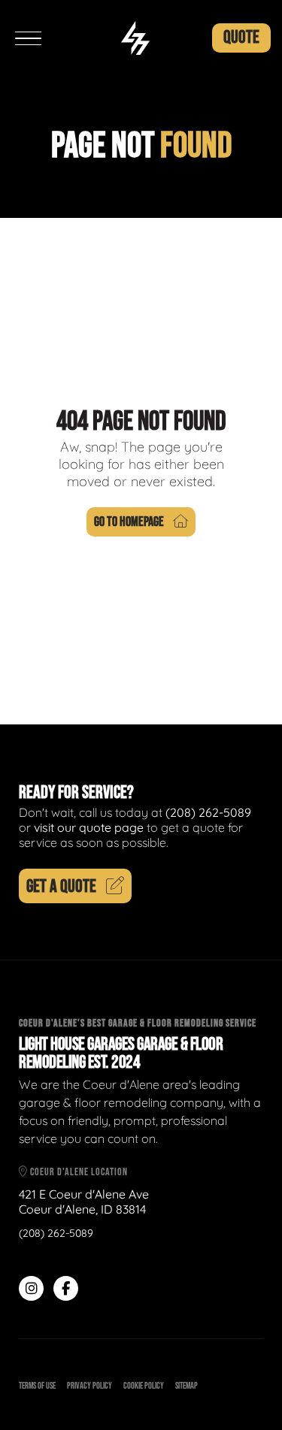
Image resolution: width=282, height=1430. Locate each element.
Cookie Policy (143, 1386)
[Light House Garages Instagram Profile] (31, 1288)
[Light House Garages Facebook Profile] (65, 1288)
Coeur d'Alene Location (78, 1171)
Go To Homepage (129, 522)
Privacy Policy (89, 1386)
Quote (241, 37)
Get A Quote (61, 886)
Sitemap (186, 1386)
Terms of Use (37, 1386)
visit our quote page (89, 827)
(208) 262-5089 (208, 812)
